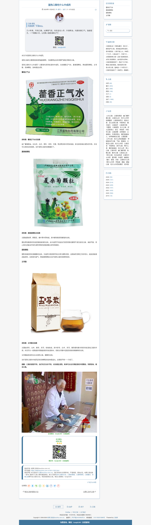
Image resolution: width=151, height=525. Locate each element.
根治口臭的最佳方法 (31, 492)
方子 (107, 94)
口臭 (39, 472)
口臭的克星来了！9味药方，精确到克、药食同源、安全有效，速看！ (128, 70)
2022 (107, 188)
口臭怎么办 (116, 118)
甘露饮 (108, 127)
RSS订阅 (75, 512)
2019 (107, 196)
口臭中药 (113, 150)
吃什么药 (121, 148)
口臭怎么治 (123, 153)
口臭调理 (115, 132)
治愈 (107, 97)
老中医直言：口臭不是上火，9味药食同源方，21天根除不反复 (126, 51)
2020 (107, 193)
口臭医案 (124, 136)
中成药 (120, 157)
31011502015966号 (99, 517)
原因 (107, 91)
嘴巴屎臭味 (113, 148)
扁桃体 (126, 157)
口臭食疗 (115, 125)
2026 (107, 177)
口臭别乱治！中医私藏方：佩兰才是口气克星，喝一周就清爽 (125, 46)
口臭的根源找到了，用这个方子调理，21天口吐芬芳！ (123, 62)
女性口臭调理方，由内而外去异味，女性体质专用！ (122, 59)
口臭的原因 (71, 474)
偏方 (107, 86)
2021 (107, 190)
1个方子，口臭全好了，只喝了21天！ (118, 54)
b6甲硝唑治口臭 (114, 136)
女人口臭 (123, 127)
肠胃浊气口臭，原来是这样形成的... (117, 49)
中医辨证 (112, 146)
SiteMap (67, 512)
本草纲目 (123, 132)
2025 (107, 180)
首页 (59, 9)
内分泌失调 (118, 155)
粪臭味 (123, 141)
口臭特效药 (79, 474)
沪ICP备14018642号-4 (78, 517)
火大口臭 (109, 116)
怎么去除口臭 (113, 122)
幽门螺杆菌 (122, 150)
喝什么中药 (110, 162)
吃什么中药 (92, 482)
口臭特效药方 (118, 120)
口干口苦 (109, 139)
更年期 (114, 157)
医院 (112, 159)
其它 (107, 89)
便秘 (123, 162)
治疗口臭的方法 (61, 474)
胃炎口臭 (109, 155)
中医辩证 (123, 122)
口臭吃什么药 (124, 159)
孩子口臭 (119, 146)
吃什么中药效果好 (116, 164)
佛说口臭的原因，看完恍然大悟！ (116, 65)
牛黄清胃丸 (116, 134)
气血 (118, 141)
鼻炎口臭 (115, 153)
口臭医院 (115, 127)
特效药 (122, 129)
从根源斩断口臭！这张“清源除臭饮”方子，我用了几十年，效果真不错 (128, 57)
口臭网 (115, 517)
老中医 (126, 164)
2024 (107, 182)
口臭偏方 (88, 474)
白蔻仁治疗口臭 (88, 492)
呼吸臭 (118, 162)
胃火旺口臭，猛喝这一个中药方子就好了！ (119, 67)
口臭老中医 (123, 125)
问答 (107, 102)
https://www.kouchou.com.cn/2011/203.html (45, 470)
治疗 (64, 9)
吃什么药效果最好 (120, 139)
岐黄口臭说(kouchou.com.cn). (56, 517)
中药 (107, 83)
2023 (107, 185)
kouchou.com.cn (47, 472)
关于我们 (83, 512)
